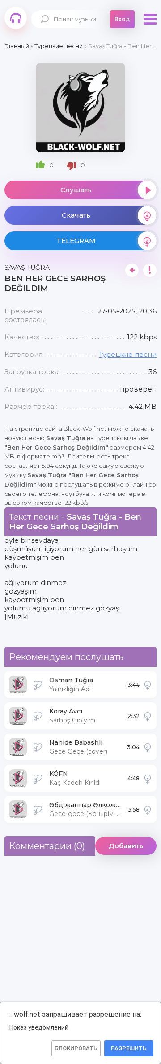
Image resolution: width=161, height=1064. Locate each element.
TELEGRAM (76, 240)
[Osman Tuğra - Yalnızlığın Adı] (147, 684)
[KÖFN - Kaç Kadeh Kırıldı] (147, 778)
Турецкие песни (128, 354)
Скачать (76, 215)
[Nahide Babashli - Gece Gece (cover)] (147, 747)
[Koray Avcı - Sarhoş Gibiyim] (147, 716)
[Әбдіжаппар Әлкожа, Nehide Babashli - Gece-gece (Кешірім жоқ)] (147, 809)
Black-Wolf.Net (15, 18)
